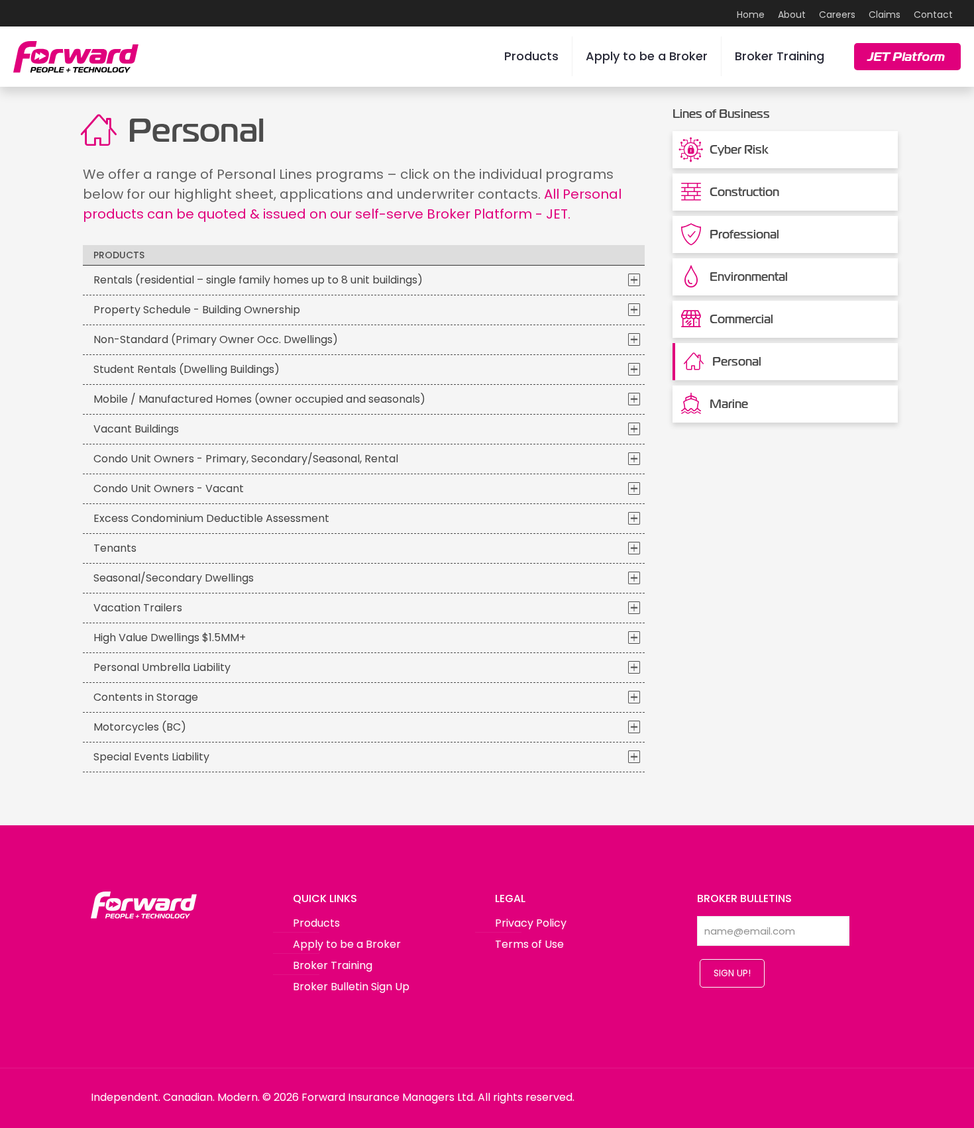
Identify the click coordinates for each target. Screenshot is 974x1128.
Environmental (749, 277)
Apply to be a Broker (347, 944)
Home (751, 14)
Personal (736, 361)
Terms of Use (529, 944)
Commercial (741, 319)
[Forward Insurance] (75, 56)
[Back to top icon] (869, 1096)
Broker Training (332, 965)
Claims (884, 14)
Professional (744, 234)
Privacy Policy (531, 923)
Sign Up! (732, 973)
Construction (744, 192)
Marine (729, 404)
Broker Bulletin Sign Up (351, 986)
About (792, 14)
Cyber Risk (739, 149)
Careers (837, 14)
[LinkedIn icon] (837, 1096)
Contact (933, 14)
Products (316, 923)
